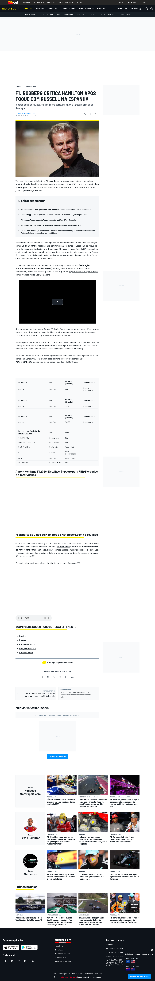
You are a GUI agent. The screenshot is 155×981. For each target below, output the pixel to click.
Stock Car (52, 8)
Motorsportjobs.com (62, 954)
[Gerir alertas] (72, 677)
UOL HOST (41, 2)
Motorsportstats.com (63, 961)
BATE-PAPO (132, 2)
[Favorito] (89, 114)
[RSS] (32, 961)
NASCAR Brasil (85, 8)
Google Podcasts (27, 648)
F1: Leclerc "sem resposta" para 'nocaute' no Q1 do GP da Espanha (48, 220)
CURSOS (60, 2)
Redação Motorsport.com (26, 113)
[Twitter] (48, 677)
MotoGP (39, 8)
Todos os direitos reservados (89, 977)
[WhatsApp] (54, 677)
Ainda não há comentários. (57, 715)
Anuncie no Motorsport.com (116, 948)
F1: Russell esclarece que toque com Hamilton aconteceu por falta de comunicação (56, 209)
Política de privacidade (93, 974)
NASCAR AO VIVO (125, 15)
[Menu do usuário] (151, 8)
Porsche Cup (68, 8)
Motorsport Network (68, 977)
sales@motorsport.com (115, 956)
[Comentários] (95, 114)
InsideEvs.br (59, 946)
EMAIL (145, 2)
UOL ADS (78, 2)
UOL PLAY (69, 2)
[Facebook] (42, 677)
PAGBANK (51, 2)
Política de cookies (76, 974)
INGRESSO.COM (29, 2)
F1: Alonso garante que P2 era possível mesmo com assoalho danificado (51, 225)
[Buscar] (146, 8)
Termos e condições (60, 974)
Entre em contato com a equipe (117, 952)
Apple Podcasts (27, 644)
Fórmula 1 (26, 8)
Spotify (22, 636)
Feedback (109, 944)
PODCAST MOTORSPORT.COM (74, 15)
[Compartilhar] (84, 114)
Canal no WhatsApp (108, 15)
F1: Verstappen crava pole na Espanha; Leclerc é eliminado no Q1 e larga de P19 (53, 214)
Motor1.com (59, 950)
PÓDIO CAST (92, 15)
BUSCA (120, 2)
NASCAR (100, 8)
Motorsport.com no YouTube (49, 15)
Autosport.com (60, 958)
